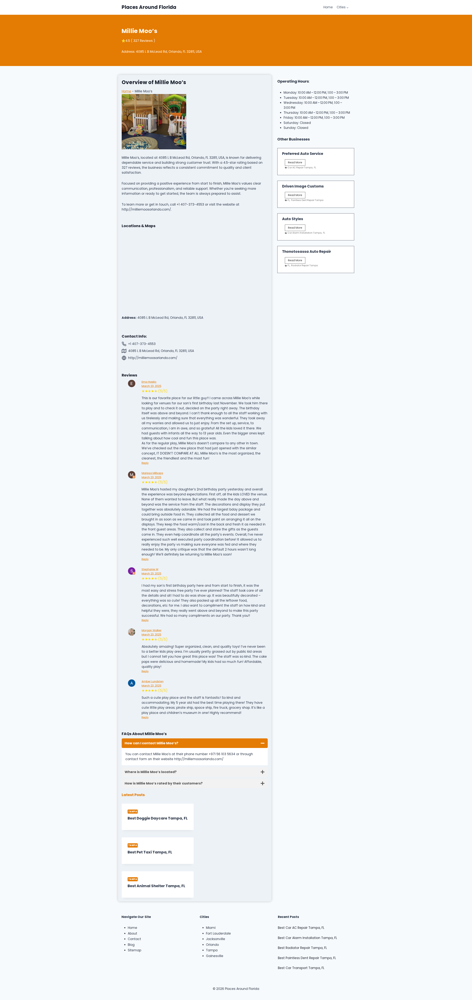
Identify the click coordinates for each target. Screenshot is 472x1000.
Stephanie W (150, 569)
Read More (296, 163)
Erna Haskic (149, 382)
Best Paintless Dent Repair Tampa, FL (307, 958)
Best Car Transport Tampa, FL (301, 968)
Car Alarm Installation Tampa (305, 232)
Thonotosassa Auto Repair (306, 251)
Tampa (132, 811)
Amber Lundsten (153, 681)
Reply (145, 463)
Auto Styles (292, 218)
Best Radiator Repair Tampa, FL (302, 948)
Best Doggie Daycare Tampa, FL (158, 818)
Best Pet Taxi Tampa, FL (150, 852)
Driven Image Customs (303, 186)
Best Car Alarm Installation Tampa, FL (307, 938)
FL (315, 167)
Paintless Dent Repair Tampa (307, 200)
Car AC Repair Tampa (300, 167)
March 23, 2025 (151, 386)
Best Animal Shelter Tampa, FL (156, 885)
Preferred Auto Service (302, 153)
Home (328, 7)
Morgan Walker (152, 630)
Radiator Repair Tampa (304, 265)
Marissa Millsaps (152, 473)
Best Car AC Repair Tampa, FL (301, 928)
